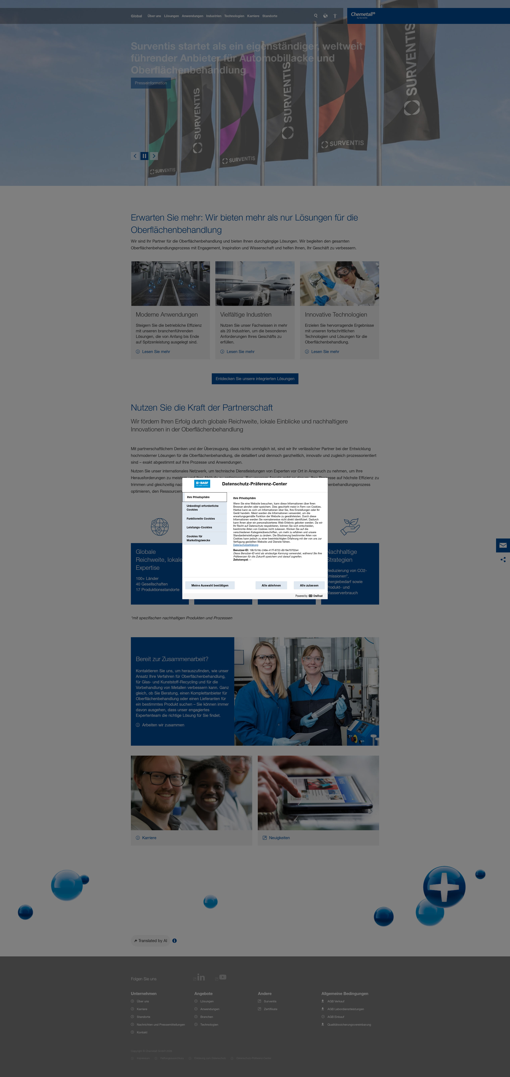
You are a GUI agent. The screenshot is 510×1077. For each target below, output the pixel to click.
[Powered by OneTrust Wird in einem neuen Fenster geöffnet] (310, 596)
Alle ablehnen (271, 585)
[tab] (205, 497)
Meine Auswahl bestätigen (210, 585)
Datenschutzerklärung (245, 544)
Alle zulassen (309, 585)
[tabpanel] (278, 531)
